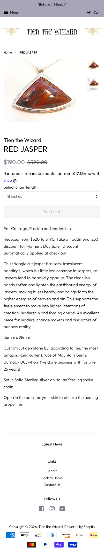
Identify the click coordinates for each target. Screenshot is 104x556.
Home (8, 52)
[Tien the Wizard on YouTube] (62, 510)
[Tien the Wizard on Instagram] (52, 510)
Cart (96, 12)
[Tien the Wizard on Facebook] (42, 510)
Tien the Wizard (50, 526)
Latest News (52, 444)
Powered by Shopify (79, 526)
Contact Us (52, 485)
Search (52, 471)
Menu (14, 12)
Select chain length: (21, 187)
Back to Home (52, 478)
